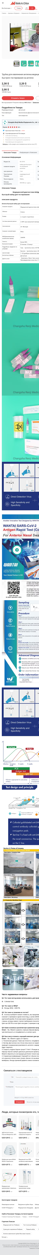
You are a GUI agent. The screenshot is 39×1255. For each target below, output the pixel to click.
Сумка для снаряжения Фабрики (12, 1229)
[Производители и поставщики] (19, 3)
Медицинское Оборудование (28, 13)
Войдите (5, 144)
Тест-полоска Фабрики (30, 1225)
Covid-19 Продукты (7, 1208)
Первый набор (30, 1229)
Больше (4, 1237)
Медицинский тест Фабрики (11, 1225)
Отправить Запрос (18, 98)
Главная (4, 13)
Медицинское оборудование (26, 1208)
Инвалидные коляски (8, 1204)
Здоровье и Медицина (14, 13)
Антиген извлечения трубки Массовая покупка (16, 1233)
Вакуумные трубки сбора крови (27, 1204)
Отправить (19, 1102)
